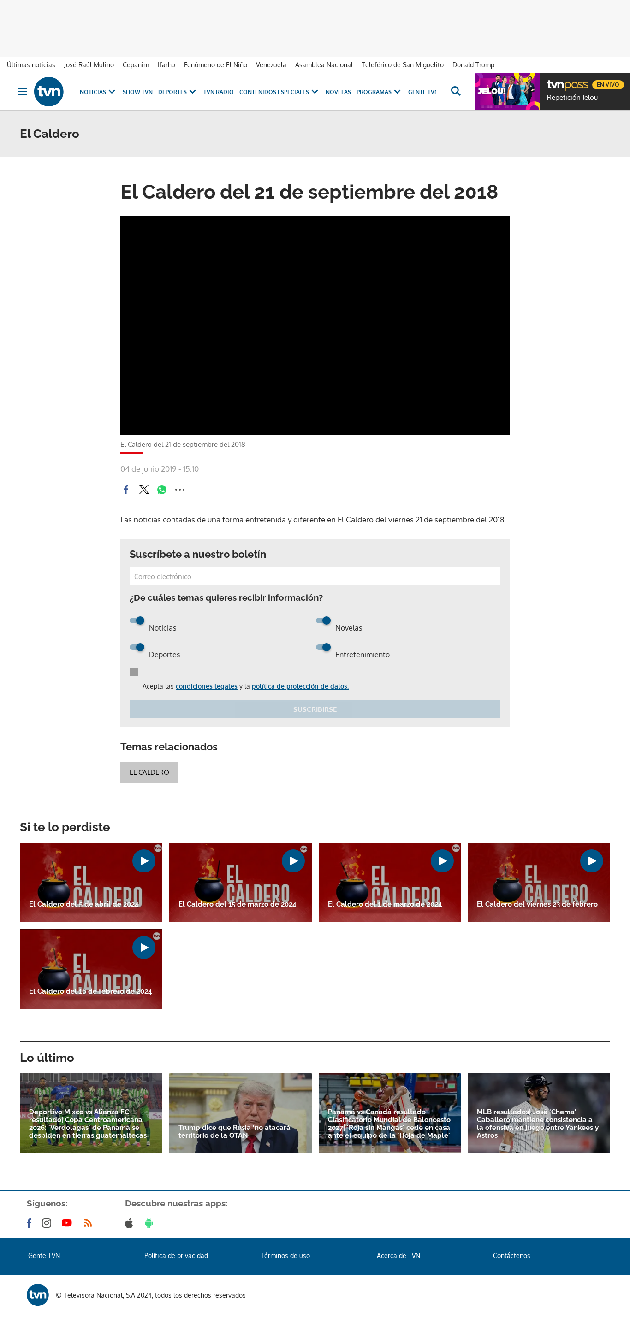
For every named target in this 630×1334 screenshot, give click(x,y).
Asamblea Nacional (324, 65)
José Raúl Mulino (89, 65)
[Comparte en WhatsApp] (162, 489)
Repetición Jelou (572, 98)
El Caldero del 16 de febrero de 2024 (90, 991)
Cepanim (136, 65)
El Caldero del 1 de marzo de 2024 (385, 904)
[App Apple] (131, 1223)
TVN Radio (218, 91)
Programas (374, 91)
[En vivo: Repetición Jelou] (507, 91)
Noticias (93, 91)
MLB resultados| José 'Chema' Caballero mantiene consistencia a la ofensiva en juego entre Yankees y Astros (538, 1124)
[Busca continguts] (455, 91)
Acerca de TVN (398, 1255)
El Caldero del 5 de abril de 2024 (84, 904)
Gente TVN (423, 91)
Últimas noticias (31, 65)
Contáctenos (511, 1255)
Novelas (338, 91)
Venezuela (271, 65)
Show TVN (138, 91)
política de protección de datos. (300, 686)
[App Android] (150, 1223)
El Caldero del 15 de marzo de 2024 (237, 904)
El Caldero (149, 772)
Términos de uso (285, 1255)
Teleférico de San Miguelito (403, 65)
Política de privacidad (176, 1255)
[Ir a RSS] (90, 1223)
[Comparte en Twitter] (144, 489)
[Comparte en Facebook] (126, 489)
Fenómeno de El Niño (215, 65)
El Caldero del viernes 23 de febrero (537, 904)
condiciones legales (207, 686)
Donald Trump (473, 65)
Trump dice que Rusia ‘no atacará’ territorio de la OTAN (235, 1132)
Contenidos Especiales (274, 91)
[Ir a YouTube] (69, 1223)
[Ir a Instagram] (48, 1223)
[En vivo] (555, 81)
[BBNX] (38, 1295)
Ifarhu (166, 65)
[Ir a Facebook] (31, 1223)
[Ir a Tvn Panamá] (49, 91)
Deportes (172, 91)
